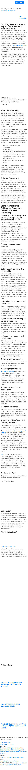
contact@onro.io (5, 742)
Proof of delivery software (14, 751)
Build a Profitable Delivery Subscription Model (10, 705)
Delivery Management (8, 10)
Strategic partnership (7, 371)
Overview (3, 757)
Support (18, 757)
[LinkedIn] (3, 766)
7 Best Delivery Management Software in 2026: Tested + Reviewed (11, 684)
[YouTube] (8, 766)
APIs (22, 757)
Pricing (8, 757)
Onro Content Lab (8, 546)
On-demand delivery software (9, 748)
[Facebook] (1, 766)
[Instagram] (4, 766)
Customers (10, 761)
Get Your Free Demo (8, 481)
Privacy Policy (17, 764)
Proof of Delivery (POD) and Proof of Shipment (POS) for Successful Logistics (13, 726)
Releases (13, 757)
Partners (16, 761)
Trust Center (9, 764)
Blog (5, 761)
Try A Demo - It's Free (7, 744)
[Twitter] (6, 766)
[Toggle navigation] (2, 5)
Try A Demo (19, 2)
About (2, 761)
